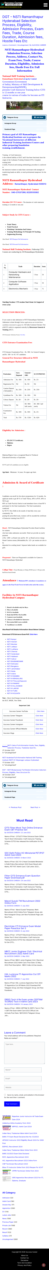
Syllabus (5, 1236)
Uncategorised (22, 45)
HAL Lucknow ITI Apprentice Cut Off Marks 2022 (22, 975)
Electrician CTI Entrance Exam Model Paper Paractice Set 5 (23, 927)
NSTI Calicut (11, 659)
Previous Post (15, 807)
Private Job (6, 1225)
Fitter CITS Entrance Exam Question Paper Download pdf (22, 876)
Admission (6, 1198)
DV (3, 1212)
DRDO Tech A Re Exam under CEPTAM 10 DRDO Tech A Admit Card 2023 (23, 1000)
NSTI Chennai (12, 651)
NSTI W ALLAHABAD (14, 686)
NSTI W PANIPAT (13, 683)
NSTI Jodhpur (12, 647)
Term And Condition (24, 1263)
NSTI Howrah (12, 642)
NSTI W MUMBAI (13, 676)
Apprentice (6, 1208)
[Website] (23, 1088)
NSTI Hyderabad (13, 654)
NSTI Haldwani (12, 656)
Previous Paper (8, 1222)
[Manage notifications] (43, 1265)
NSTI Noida (11, 671)
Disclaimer (24, 1260)
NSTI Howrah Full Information (19, 244)
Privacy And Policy (24, 1265)
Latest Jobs (6, 1215)
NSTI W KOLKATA (13, 693)
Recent (5, 1229)
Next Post (35, 807)
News (4, 1218)
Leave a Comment (9, 45)
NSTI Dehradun (12, 664)
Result (4, 1232)
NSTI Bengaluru (13, 666)
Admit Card (6, 1201)
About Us (24, 1255)
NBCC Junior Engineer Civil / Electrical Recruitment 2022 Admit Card (23, 952)
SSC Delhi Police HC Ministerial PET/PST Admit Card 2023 (24, 854)
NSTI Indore (11, 674)
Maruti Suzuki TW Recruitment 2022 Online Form (22, 902)
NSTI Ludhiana (12, 649)
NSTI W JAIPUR (13, 688)
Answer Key (6, 1205)
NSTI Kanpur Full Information (19, 239)
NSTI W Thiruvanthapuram (17, 681)
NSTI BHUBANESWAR (15, 661)
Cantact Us (24, 1258)
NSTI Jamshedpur (14, 669)
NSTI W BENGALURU (15, 678)
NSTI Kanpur (11, 639)
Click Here (22, 334)
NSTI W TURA (12, 691)
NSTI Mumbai (12, 644)
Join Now (39, 117)
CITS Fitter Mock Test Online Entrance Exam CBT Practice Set (24, 828)
